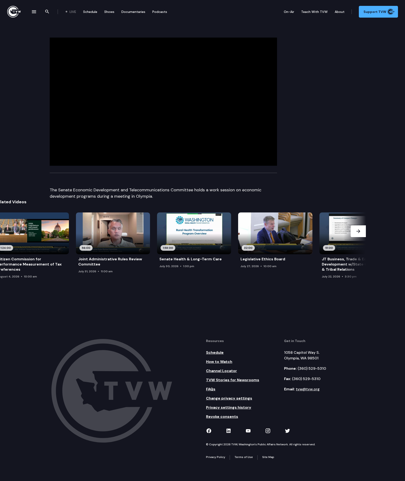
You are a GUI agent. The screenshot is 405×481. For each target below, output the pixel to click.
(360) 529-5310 (312, 368)
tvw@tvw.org (308, 389)
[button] (358, 249)
